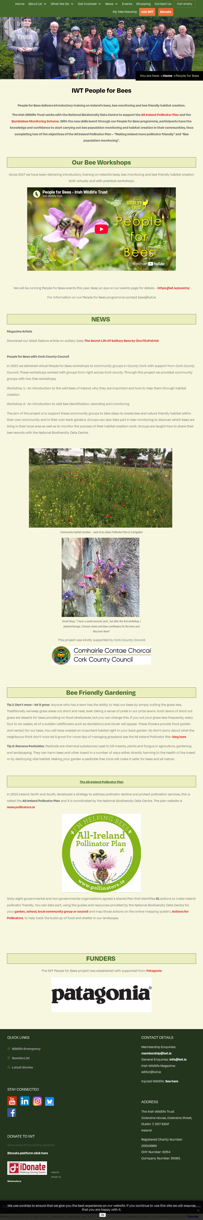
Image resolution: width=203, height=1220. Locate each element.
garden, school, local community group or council (51, 911)
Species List (21, 1058)
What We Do (60, 4)
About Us (35, 4)
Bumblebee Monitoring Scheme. (35, 121)
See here (171, 1081)
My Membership (125, 12)
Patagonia (154, 970)
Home (19, 4)
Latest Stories (22, 1067)
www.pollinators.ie (21, 807)
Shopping (143, 4)
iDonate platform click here (27, 1153)
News (109, 4)
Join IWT (147, 12)
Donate (165, 12)
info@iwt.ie (178, 1059)
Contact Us (163, 4)
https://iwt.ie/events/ (174, 288)
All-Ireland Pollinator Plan (160, 114)
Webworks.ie (14, 1181)
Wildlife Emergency (26, 1049)
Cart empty (184, 4)
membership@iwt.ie (156, 1053)
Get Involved (87, 4)
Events (127, 4)
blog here (179, 737)
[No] (198, 1210)
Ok (102, 1214)
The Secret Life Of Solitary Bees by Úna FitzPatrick (121, 340)
